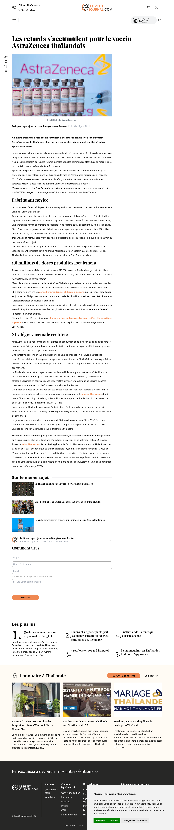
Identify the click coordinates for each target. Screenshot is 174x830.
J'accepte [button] (100, 820)
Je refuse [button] (113, 820)
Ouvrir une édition (70, 792)
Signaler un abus (70, 814)
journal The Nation (91, 393)
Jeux (85, 810)
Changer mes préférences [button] (135, 820)
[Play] (153, 20)
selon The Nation (31, 444)
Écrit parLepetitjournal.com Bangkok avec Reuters (39, 126)
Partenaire (66, 797)
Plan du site (70, 825)
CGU (63, 810)
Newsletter (50, 797)
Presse (64, 805)
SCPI (85, 793)
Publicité (65, 801)
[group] (153, 19)
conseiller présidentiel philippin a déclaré (61, 291)
